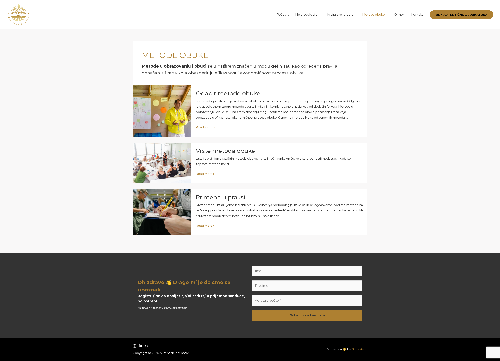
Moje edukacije (306, 14)
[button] (319, 14)
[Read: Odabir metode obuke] (162, 110)
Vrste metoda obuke (225, 150)
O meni (399, 14)
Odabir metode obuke (228, 93)
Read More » (205, 127)
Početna (283, 14)
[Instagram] (134, 346)
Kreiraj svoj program (341, 14)
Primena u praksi (220, 197)
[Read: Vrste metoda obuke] (162, 162)
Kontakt (417, 14)
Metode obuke (373, 14)
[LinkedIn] (140, 346)
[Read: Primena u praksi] (162, 212)
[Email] (146, 346)
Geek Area (359, 349)
